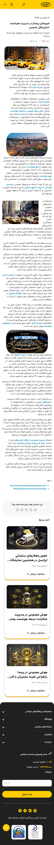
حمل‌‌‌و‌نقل (47, 402)
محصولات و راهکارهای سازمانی (38, 711)
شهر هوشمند (33, 167)
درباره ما (48, 742)
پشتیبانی (48, 734)
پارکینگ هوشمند (18, 111)
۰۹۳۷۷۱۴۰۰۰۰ (46, 767)
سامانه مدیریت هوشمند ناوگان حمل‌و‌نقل (33, 440)
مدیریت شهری (21, 354)
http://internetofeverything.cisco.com (28, 485)
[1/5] (35, 510)
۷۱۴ (50, 762)
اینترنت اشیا (37, 87)
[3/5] (26, 510)
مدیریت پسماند (20, 114)
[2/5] (31, 510)
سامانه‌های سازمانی (43, 726)
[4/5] (22, 510)
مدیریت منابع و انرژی (34, 187)
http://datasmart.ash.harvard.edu (29, 488)
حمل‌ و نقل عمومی (35, 111)
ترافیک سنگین (15, 293)
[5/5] (17, 510)
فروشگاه (48, 719)
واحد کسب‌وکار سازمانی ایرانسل (31, 443)
